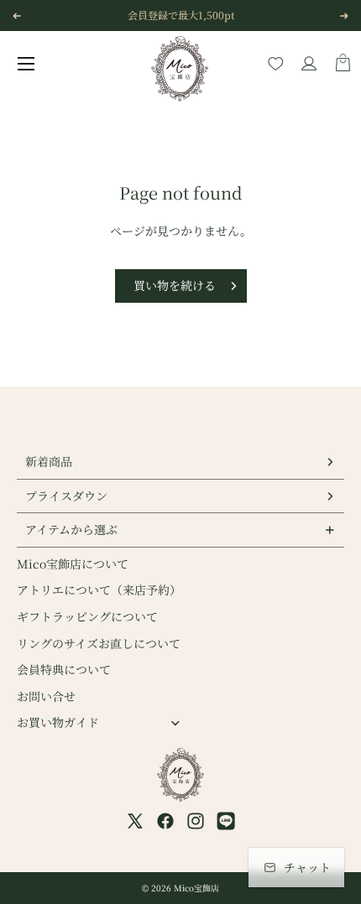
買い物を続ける (174, 285)
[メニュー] (26, 64)
